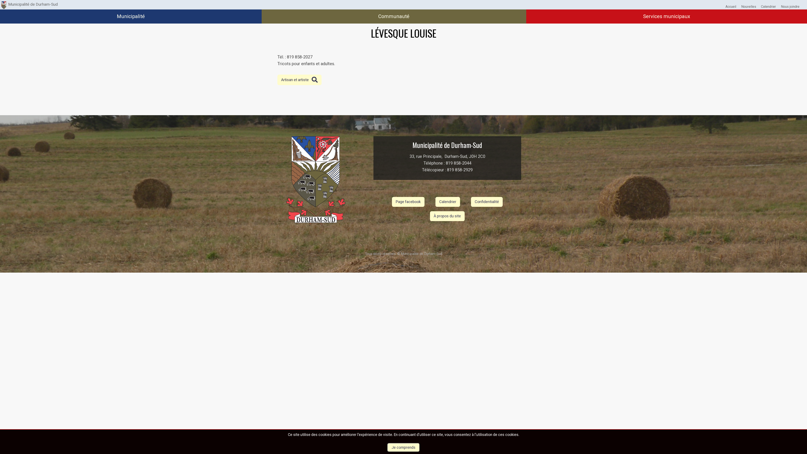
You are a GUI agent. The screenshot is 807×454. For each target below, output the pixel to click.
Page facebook (408, 201)
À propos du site (447, 216)
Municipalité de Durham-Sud (33, 4)
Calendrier (447, 201)
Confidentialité (487, 201)
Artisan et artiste (295, 80)
